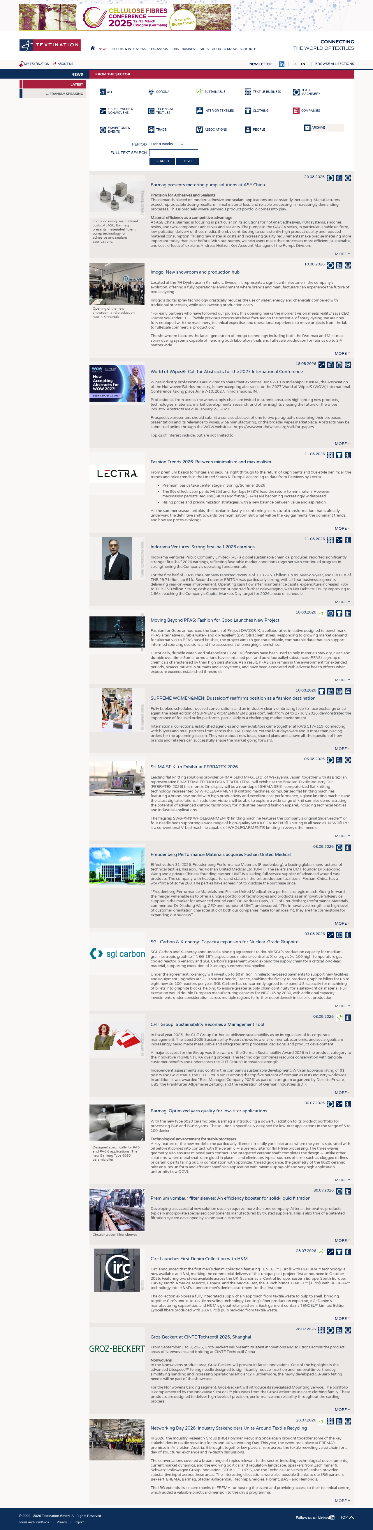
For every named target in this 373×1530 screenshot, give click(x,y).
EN (303, 64)
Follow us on (307, 1517)
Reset (187, 161)
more (341, 254)
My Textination (36, 64)
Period (139, 144)
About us (65, 64)
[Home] (50, 52)
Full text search (128, 152)
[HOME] (92, 48)
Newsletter (260, 64)
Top (344, 1517)
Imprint (80, 1522)
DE (295, 64)
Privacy (62, 1522)
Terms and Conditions (34, 1522)
